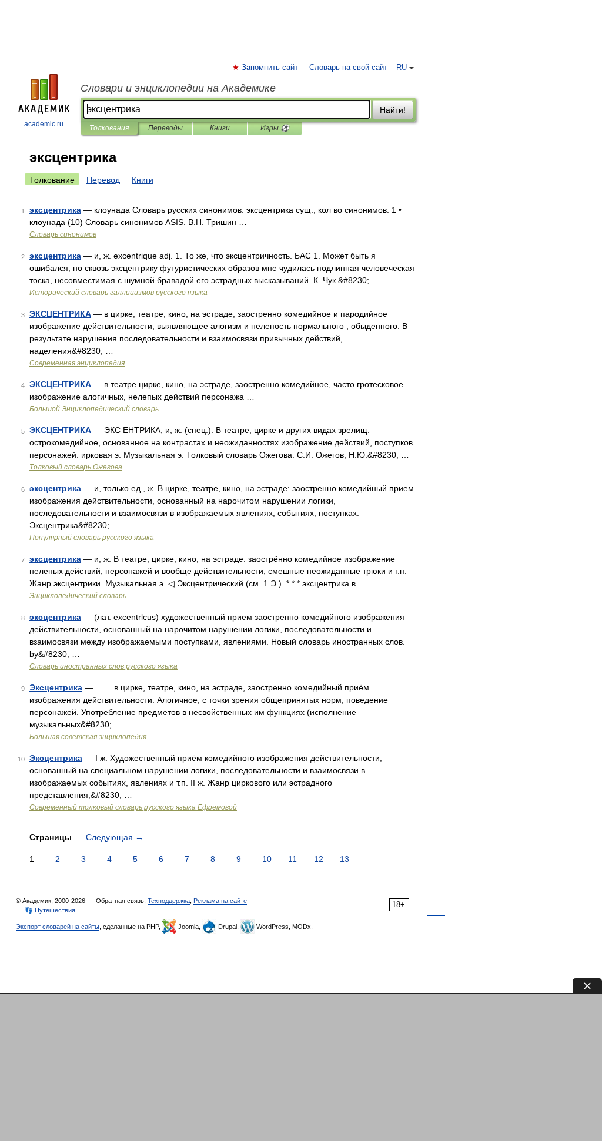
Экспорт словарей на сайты (57, 926)
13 (344, 859)
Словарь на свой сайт (348, 67)
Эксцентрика (55, 687)
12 (318, 859)
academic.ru (43, 124)
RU (401, 67)
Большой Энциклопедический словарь (94, 409)
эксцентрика (55, 209)
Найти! (393, 110)
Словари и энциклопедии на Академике (178, 88)
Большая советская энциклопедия (87, 737)
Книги (220, 128)
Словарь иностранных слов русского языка (103, 666)
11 (292, 859)
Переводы (165, 128)
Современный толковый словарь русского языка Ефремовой (133, 807)
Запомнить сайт (270, 67)
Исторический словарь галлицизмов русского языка (118, 292)
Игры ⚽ (274, 128)
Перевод (103, 179)
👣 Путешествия (50, 910)
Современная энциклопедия (77, 363)
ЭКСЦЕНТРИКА (60, 313)
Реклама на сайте (220, 900)
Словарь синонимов (62, 234)
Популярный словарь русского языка (91, 537)
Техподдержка (169, 900)
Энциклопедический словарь (77, 596)
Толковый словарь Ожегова (75, 467)
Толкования (109, 128)
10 (267, 859)
